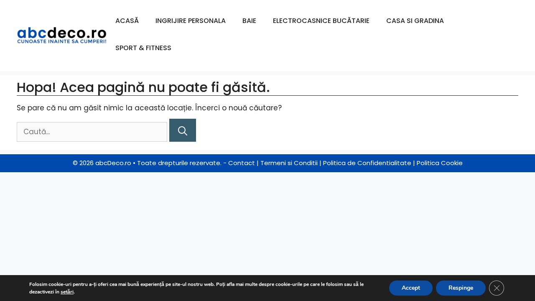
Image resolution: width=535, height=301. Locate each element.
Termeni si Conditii (289, 162)
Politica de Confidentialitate (367, 162)
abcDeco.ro (113, 162)
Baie (249, 21)
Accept (411, 288)
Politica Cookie (440, 162)
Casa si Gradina (415, 21)
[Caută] (182, 130)
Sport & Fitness (143, 48)
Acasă (127, 21)
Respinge (460, 288)
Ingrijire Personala (190, 21)
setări (67, 291)
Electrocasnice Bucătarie (321, 21)
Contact (241, 162)
